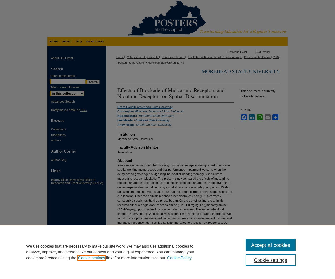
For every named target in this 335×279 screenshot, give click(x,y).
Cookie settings (91, 258)
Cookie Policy (179, 258)
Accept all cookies (270, 245)
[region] (167, 252)
